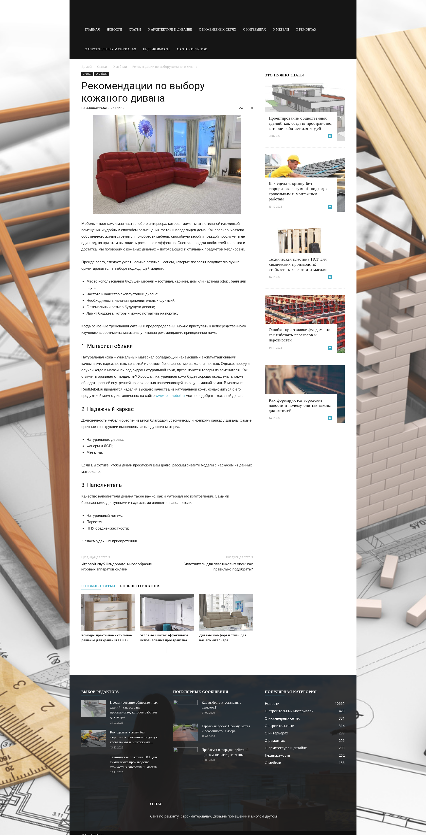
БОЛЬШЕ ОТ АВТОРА (140, 586)
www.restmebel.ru (170, 395)
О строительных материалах (110, 49)
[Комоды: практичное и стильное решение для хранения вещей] (108, 612)
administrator (96, 108)
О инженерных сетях (217, 29)
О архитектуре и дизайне (170, 29)
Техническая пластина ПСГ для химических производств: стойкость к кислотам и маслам (298, 264)
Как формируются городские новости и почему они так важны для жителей (300, 405)
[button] (339, 30)
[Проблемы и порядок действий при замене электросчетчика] (185, 755)
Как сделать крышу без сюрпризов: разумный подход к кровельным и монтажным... (134, 737)
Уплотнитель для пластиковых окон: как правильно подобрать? (218, 566)
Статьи (135, 29)
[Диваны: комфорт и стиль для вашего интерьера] (226, 612)
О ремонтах (306, 29)
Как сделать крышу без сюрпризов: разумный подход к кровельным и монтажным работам (298, 191)
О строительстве (192, 49)
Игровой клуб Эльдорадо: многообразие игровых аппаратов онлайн (116, 566)
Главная (92, 29)
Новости (114, 29)
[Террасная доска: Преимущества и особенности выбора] (185, 732)
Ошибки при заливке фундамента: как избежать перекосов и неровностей (300, 334)
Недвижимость (156, 49)
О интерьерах (254, 29)
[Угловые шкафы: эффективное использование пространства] (167, 612)
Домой (86, 67)
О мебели (281, 29)
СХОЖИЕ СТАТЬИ (98, 586)
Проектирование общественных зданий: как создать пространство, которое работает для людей (300, 123)
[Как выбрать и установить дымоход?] (185, 708)
